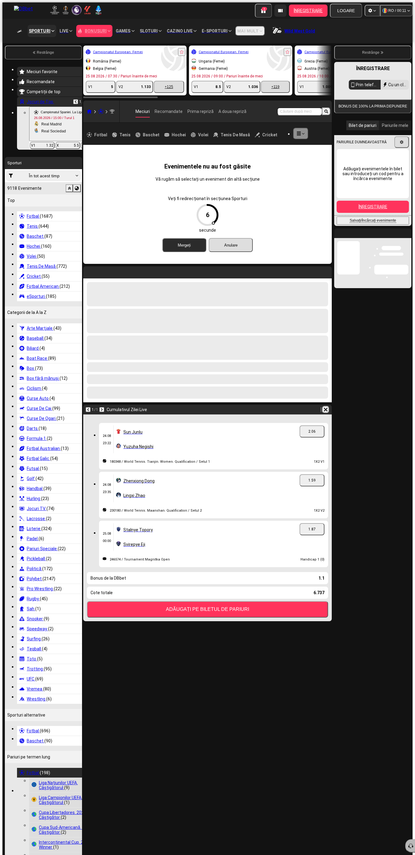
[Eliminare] (167, 271)
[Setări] (372, 10)
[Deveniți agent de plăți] (280, 11)
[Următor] (37, 271)
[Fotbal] (34, 111)
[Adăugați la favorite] (115, 52)
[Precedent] (21, 271)
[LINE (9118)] (23, 111)
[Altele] (311, 133)
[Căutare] (326, 111)
